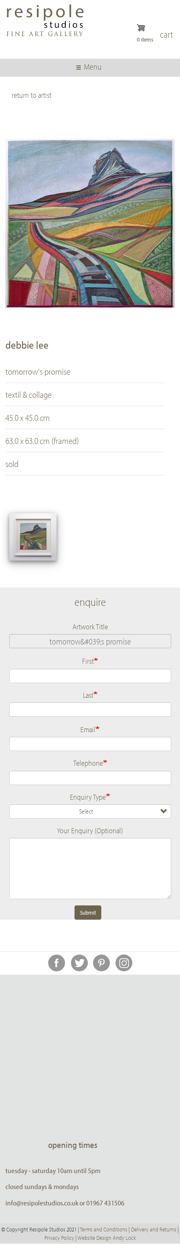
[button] (33, 537)
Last (88, 695)
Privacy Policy (59, 1237)
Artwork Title (90, 626)
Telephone (88, 763)
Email (87, 729)
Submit (88, 912)
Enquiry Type (88, 797)
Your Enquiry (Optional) (90, 830)
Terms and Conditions (103, 1229)
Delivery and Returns (153, 1229)
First (88, 661)
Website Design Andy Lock (106, 1237)
